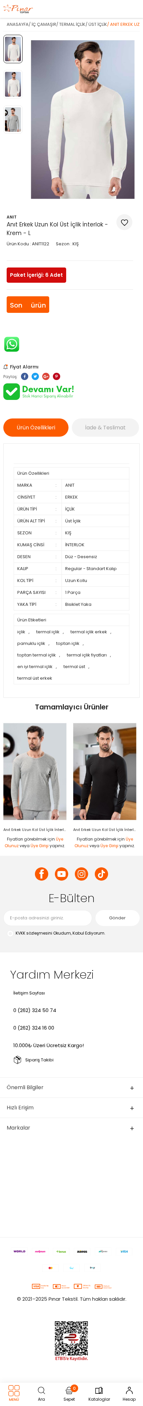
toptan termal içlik (36, 655)
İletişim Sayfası (29, 993)
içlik (21, 632)
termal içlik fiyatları (87, 655)
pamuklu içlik (31, 643)
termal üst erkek (34, 678)
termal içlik (48, 632)
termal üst (74, 666)
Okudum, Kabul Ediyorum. (60, 933)
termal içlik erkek (89, 632)
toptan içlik (67, 643)
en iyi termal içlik (35, 666)
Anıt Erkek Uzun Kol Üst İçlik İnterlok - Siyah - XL (106, 829)
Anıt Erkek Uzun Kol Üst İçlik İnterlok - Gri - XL (36, 829)
